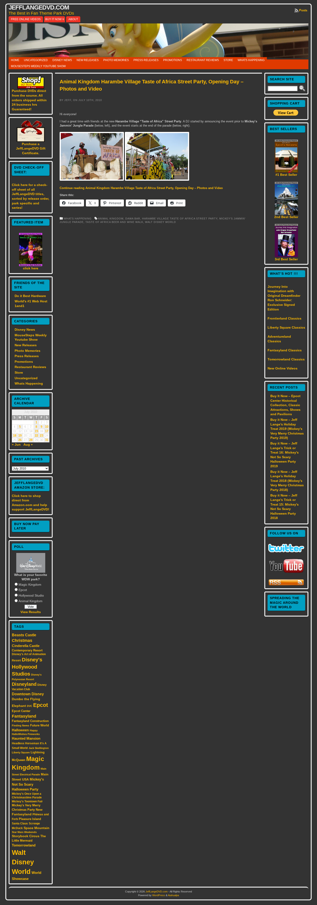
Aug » (28, 444)
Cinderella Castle (25, 646)
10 (46, 426)
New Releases (88, 60)
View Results (30, 612)
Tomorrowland (24, 845)
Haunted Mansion (26, 738)
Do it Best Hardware (30, 296)
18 (14, 435)
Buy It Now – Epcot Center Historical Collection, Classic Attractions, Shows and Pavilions (285, 405)
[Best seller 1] (286, 171)
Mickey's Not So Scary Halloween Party (28, 784)
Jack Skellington (39, 748)
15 (36, 431)
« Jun (16, 444)
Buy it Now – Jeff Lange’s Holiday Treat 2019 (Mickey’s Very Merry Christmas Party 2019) (287, 429)
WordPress (158, 895)
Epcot (23, 590)
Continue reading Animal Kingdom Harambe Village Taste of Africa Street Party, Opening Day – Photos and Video (141, 188)
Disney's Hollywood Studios (27, 667)
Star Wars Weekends (24, 832)
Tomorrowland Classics (286, 359)
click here (30, 268)
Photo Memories (116, 60)
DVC (29, 706)
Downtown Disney (28, 694)
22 (36, 435)
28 (30, 440)
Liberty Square (21, 752)
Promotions (172, 60)
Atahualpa (173, 895)
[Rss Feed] (286, 585)
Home (15, 60)
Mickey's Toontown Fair (27, 801)
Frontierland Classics (284, 318)
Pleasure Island (30, 819)
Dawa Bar (132, 218)
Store (228, 60)
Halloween (20, 730)
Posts (303, 10)
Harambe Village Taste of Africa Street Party (179, 218)
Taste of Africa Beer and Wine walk (114, 222)
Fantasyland (24, 716)
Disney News (62, 60)
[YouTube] (286, 573)
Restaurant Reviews (203, 60)
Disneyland (24, 684)
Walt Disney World (23, 862)
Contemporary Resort (27, 650)
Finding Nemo (20, 725)
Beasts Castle (24, 635)
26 (20, 440)
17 (46, 431)
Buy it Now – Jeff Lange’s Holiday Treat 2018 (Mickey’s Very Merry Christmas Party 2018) (287, 481)
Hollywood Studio (31, 595)
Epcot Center (21, 711)
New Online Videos (283, 368)
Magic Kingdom (30, 584)
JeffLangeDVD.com (39, 7)
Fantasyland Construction (30, 721)
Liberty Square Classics (286, 327)
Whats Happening (251, 60)
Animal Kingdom (30, 601)
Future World (39, 725)
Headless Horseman (25, 743)
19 (20, 435)
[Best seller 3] (286, 256)
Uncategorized (36, 60)
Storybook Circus (25, 836)
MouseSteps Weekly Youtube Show (38, 66)
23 (41, 435)
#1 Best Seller (286, 174)
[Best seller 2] (286, 214)
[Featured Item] (30, 265)
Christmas (22, 640)
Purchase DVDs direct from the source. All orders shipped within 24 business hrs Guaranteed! (29, 100)
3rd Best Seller (286, 259)
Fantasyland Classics (285, 350)
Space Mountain (36, 828)
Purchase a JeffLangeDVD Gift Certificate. (30, 148)
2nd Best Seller (286, 217)
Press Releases (145, 60)
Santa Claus (20, 823)
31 (46, 440)
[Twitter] (286, 551)
